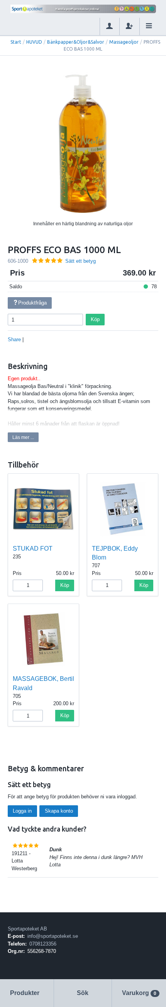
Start (15, 41)
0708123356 (42, 944)
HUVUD (34, 41)
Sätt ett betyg (80, 261)
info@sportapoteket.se (52, 936)
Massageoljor (124, 41)
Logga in (22, 811)
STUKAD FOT (33, 548)
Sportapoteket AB (27, 929)
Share (14, 339)
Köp (95, 319)
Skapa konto (59, 811)
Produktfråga (32, 303)
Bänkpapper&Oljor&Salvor (75, 41)
